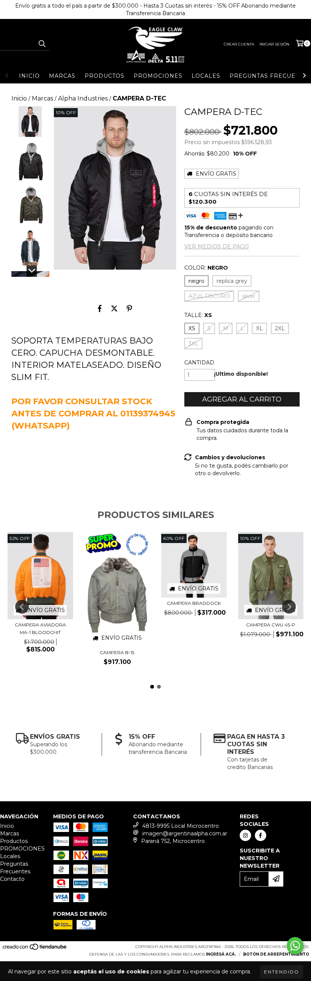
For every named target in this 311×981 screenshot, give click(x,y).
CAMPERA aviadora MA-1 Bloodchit (40, 628)
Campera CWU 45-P (270, 625)
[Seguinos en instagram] (245, 835)
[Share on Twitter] (114, 308)
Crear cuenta (239, 44)
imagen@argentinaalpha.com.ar (184, 833)
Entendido (281, 972)
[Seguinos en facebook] (260, 835)
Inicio (29, 75)
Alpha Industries (83, 98)
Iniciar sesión (274, 44)
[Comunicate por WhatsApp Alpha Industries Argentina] (295, 945)
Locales (206, 75)
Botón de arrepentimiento (276, 954)
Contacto (12, 879)
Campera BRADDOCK (194, 603)
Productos (104, 75)
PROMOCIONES (158, 75)
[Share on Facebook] (100, 308)
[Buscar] (41, 43)
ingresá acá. (221, 954)
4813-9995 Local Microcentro (180, 825)
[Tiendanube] (35, 949)
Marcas (62, 75)
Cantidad (199, 362)
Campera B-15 (117, 652)
